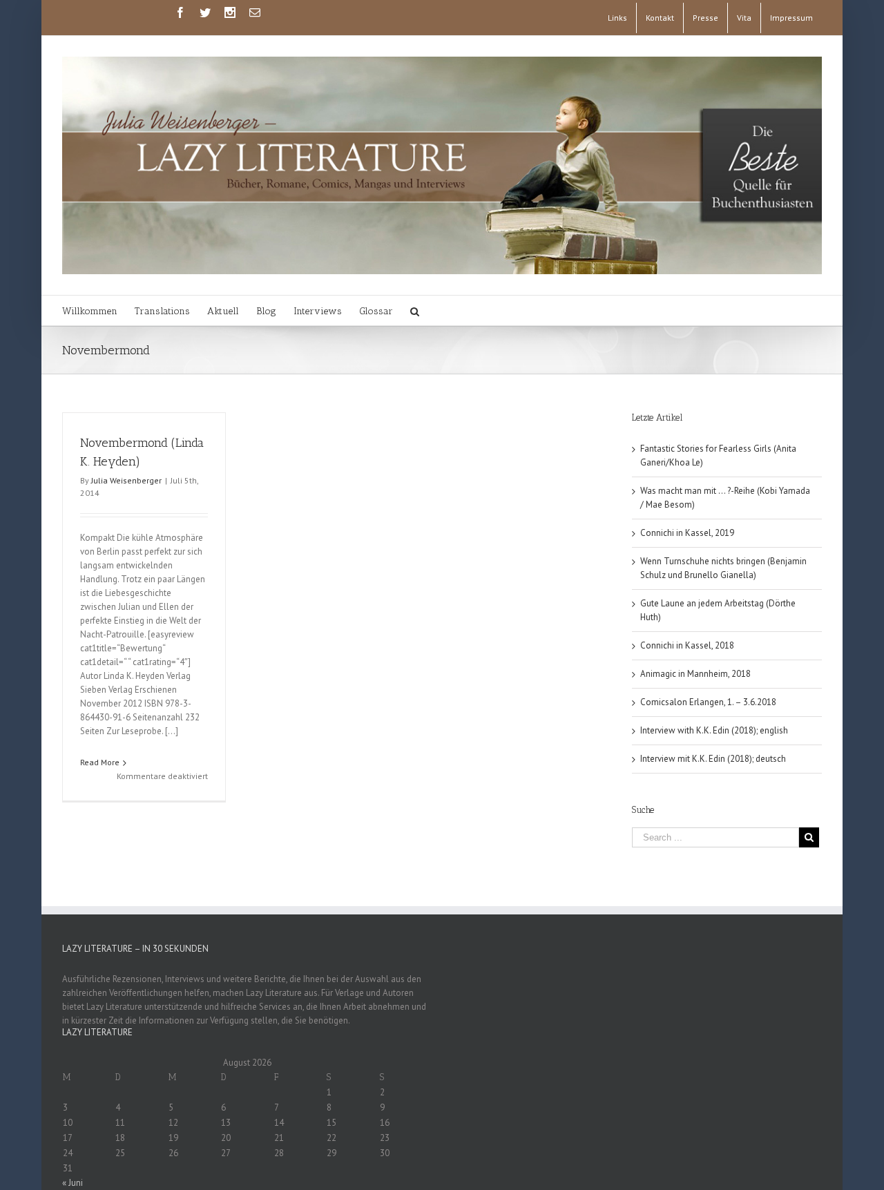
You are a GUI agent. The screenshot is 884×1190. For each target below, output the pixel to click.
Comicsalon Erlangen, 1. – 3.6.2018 (708, 702)
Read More (99, 762)
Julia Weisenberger (126, 480)
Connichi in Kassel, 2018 (687, 645)
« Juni (72, 1183)
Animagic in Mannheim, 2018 (695, 674)
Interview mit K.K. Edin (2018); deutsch (713, 759)
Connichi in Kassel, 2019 (687, 533)
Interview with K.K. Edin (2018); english (714, 730)
